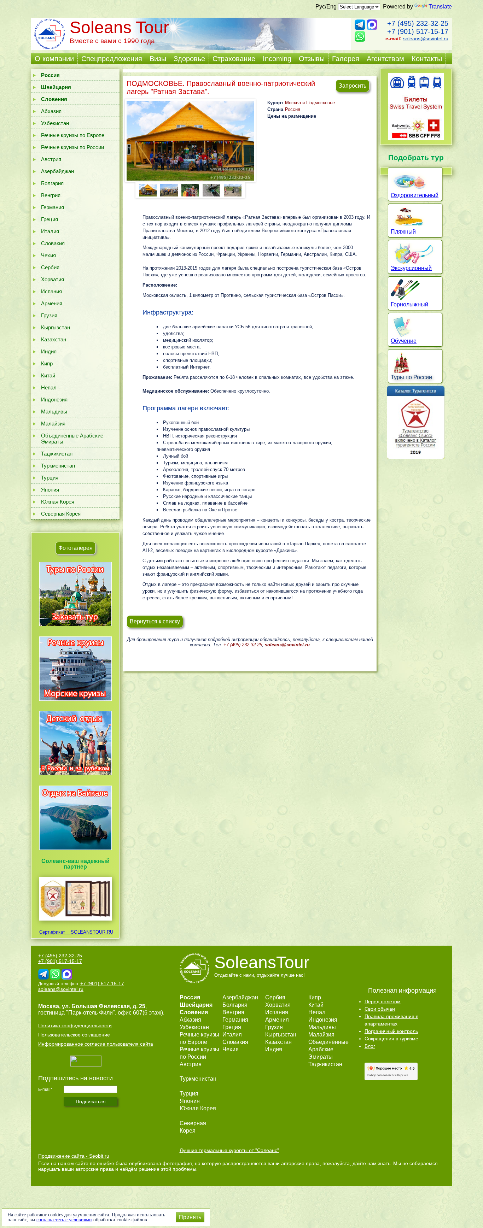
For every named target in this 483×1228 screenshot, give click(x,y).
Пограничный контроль (391, 1031)
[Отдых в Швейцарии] (75, 850)
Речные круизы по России (72, 147)
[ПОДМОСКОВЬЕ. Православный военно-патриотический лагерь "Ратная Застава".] (190, 141)
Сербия (50, 267)
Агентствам (385, 59)
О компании (54, 59)
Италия (50, 231)
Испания (51, 291)
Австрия (51, 159)
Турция (49, 478)
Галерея (345, 59)
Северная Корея (61, 514)
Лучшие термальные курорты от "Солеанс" (229, 1150)
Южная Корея (57, 502)
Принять (190, 1217)
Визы (158, 59)
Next (237, 190)
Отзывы (312, 59)
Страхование (234, 59)
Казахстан (53, 339)
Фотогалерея (75, 548)
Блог (370, 1046)
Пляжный (403, 232)
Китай (48, 375)
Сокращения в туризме (391, 1038)
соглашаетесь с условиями (64, 1219)
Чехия (48, 255)
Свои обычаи (380, 1009)
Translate (440, 7)
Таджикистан (56, 454)
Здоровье (189, 59)
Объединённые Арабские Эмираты (72, 439)
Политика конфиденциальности (75, 1025)
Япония (50, 490)
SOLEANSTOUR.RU (89, 932)
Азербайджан (57, 171)
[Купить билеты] (416, 138)
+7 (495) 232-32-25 (417, 23)
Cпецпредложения (111, 59)
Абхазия (51, 111)
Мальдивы (54, 412)
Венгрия (50, 195)
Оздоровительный (414, 195)
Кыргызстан (55, 327)
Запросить (352, 86)
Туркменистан (58, 466)
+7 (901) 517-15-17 (417, 31)
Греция (49, 219)
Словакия (53, 243)
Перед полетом (383, 1001)
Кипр (47, 363)
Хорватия (52, 279)
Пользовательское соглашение (74, 1035)
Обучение (404, 341)
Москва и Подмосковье (310, 102)
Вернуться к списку (155, 621)
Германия (52, 207)
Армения (51, 303)
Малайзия (53, 424)
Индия (49, 351)
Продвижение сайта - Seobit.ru (73, 1156)
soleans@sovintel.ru (425, 38)
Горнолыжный (409, 304)
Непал (49, 387)
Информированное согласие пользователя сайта (95, 1044)
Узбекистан (55, 123)
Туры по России (411, 377)
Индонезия (54, 399)
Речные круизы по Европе (72, 135)
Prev (143, 190)
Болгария (52, 183)
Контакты (427, 59)
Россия (292, 109)
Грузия (49, 315)
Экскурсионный (411, 268)
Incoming (277, 59)
